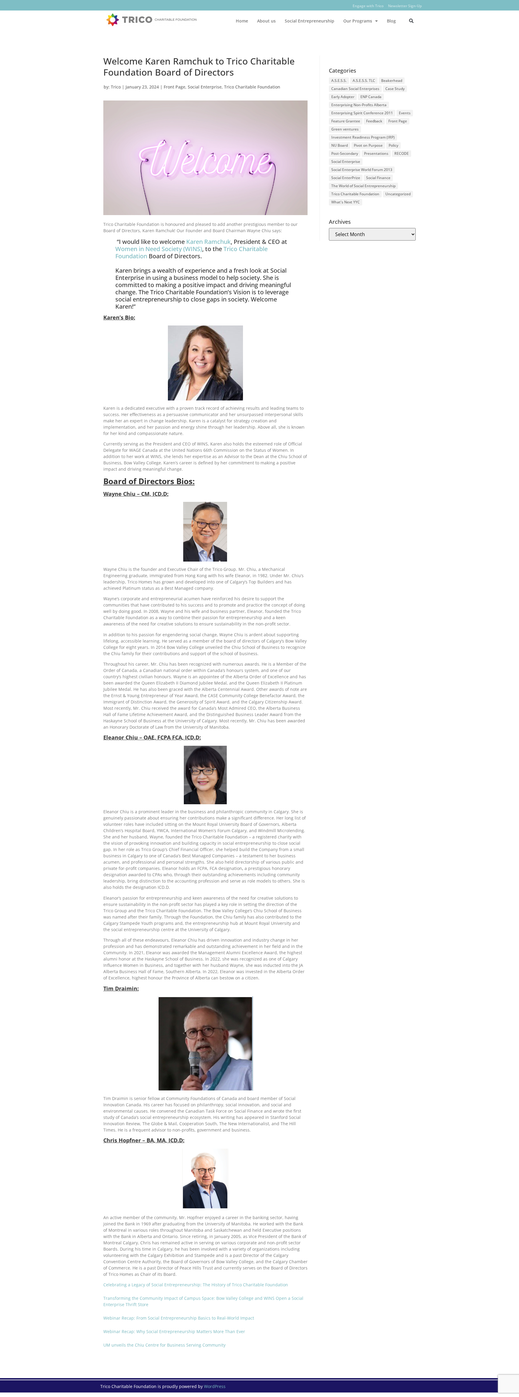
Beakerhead (391, 80)
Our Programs (357, 21)
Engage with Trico (368, 5)
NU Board (339, 145)
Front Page (174, 87)
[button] (411, 21)
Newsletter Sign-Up (405, 5)
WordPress (215, 1386)
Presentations (376, 153)
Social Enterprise (205, 87)
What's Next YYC (345, 202)
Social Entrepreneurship (309, 21)
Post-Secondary (344, 153)
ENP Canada (370, 96)
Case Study (395, 88)
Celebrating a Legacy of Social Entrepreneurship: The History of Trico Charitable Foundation (195, 1285)
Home (242, 21)
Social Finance (378, 177)
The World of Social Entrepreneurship (363, 185)
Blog (391, 21)
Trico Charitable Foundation (252, 87)
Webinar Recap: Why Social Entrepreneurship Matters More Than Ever (174, 1331)
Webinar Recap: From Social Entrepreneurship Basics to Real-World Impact (178, 1318)
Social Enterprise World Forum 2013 (361, 169)
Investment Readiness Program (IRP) (363, 137)
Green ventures (345, 129)
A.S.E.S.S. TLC (364, 80)
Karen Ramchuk (208, 242)
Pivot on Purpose (368, 145)
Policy (393, 145)
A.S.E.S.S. (339, 80)
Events (405, 112)
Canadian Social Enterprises (355, 88)
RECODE (401, 153)
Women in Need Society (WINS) (158, 249)
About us (266, 21)
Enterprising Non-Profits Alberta (359, 104)
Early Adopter (342, 96)
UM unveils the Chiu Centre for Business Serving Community (164, 1345)
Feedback (374, 121)
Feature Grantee (345, 121)
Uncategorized (398, 193)
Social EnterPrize (345, 177)
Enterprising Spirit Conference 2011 (362, 112)
